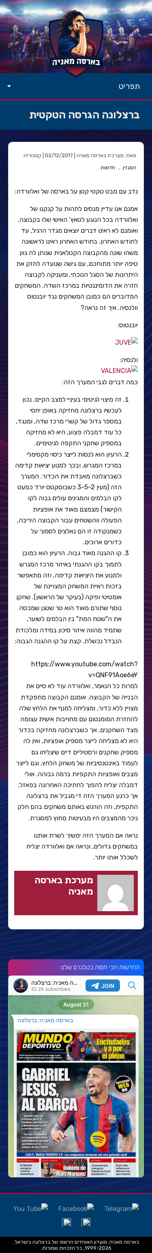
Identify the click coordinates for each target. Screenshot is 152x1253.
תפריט (129, 86)
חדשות (108, 167)
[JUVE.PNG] (126, 342)
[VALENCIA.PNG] (119, 371)
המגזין (129, 167)
